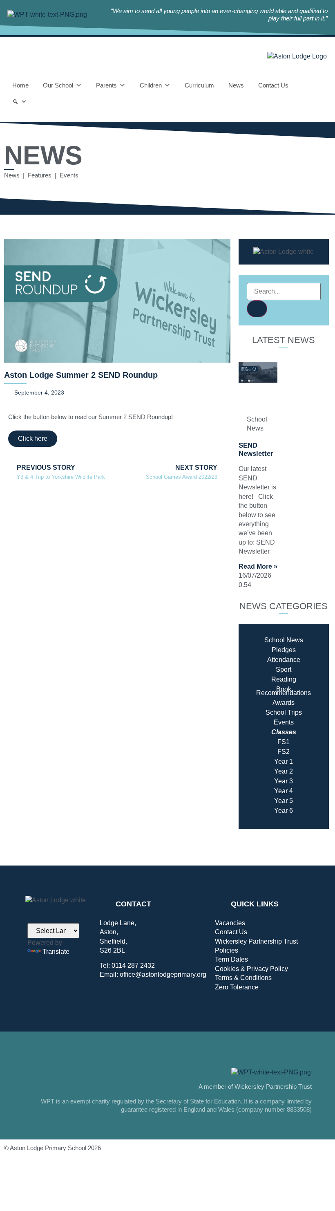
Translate (55, 951)
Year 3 (283, 781)
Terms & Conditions (243, 977)
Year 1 (283, 761)
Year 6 (283, 810)
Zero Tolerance (237, 987)
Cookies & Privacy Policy (251, 968)
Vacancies (230, 922)
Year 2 (283, 771)
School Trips (284, 712)
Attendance (283, 659)
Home (20, 85)
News (236, 85)
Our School (58, 85)
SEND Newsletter (256, 449)
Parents (106, 85)
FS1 (283, 741)
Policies (226, 950)
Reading (283, 679)
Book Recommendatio (280, 691)
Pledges (284, 649)
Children (151, 85)
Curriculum (199, 85)
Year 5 (283, 800)
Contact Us (273, 85)
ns (307, 692)
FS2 (283, 751)
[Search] (19, 102)
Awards (283, 702)
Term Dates (231, 959)
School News (283, 640)
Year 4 (283, 790)
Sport (283, 669)
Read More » (258, 566)
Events (284, 722)
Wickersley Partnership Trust (256, 941)
